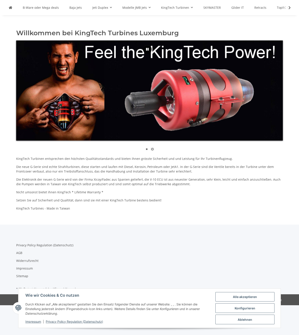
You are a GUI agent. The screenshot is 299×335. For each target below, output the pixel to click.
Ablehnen (245, 319)
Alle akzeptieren (245, 297)
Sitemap (22, 276)
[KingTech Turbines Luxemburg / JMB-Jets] (11, 7)
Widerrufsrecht (27, 261)
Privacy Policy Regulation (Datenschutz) (74, 321)
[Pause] (147, 49)
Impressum (33, 321)
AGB (19, 253)
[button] (286, 7)
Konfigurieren (245, 308)
